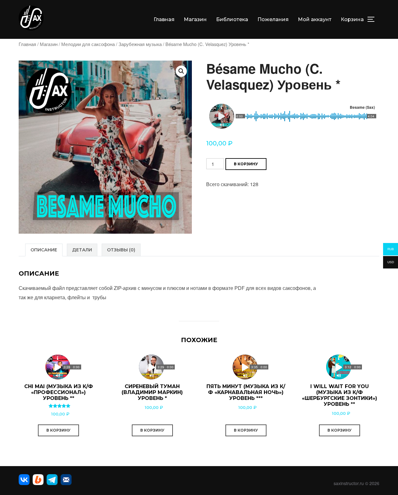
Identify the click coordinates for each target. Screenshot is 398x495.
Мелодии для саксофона (88, 44)
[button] (181, 71)
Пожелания (273, 19)
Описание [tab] (43, 250)
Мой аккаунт (314, 19)
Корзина (352, 19)
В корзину (246, 164)
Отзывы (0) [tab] (121, 250)
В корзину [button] (58, 430)
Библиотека (232, 19)
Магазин (195, 19)
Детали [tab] (82, 250)
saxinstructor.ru (349, 483)
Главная (164, 19)
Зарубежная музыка (140, 44)
